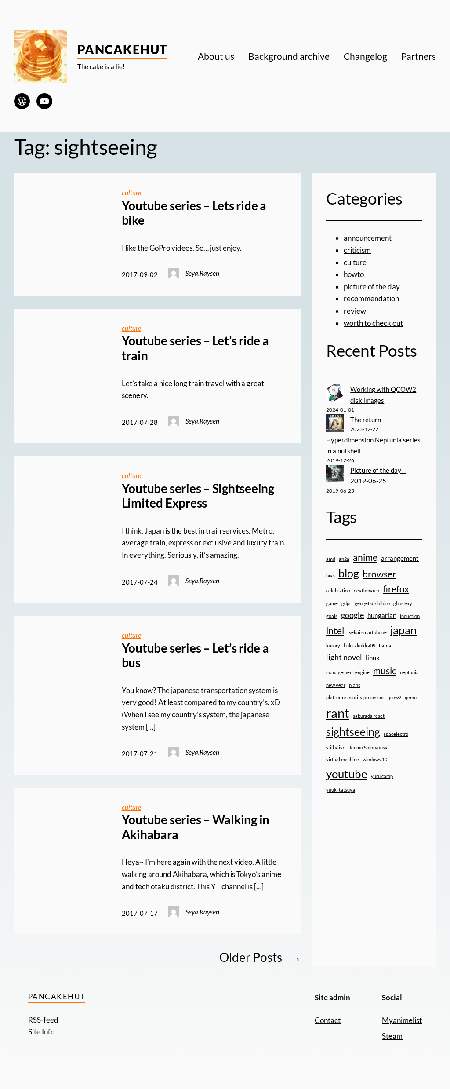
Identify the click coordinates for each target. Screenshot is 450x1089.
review (355, 310)
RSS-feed (43, 1019)
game (332, 603)
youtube (346, 773)
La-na (385, 645)
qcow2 (394, 697)
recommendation (371, 298)
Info (48, 1031)
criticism (357, 250)
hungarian (381, 615)
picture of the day (372, 286)
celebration (338, 590)
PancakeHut (122, 49)
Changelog (365, 56)
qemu (411, 697)
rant (337, 712)
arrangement (400, 558)
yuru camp (382, 776)
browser (379, 574)
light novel (344, 657)
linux (373, 657)
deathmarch (366, 590)
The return (365, 420)
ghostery (402, 603)
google (352, 615)
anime (365, 557)
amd (330, 559)
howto (354, 274)
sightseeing (353, 731)
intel (335, 630)
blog (348, 573)
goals (332, 616)
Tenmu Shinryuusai (369, 747)
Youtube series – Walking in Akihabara (196, 827)
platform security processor (355, 697)
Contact (328, 1020)
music (384, 670)
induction (410, 616)
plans (354, 685)
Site (35, 1031)
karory (333, 645)
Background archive (289, 56)
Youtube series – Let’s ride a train (195, 348)
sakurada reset (369, 716)
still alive (335, 747)
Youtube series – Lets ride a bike (194, 213)
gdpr (346, 603)
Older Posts (260, 957)
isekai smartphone (367, 632)
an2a (344, 559)
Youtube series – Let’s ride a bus (195, 655)
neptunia (409, 672)
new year (335, 685)
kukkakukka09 (359, 645)
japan (403, 630)
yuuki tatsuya (340, 790)
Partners (418, 56)
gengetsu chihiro (372, 603)
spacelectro (396, 734)
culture (131, 193)
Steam (392, 1036)
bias (330, 575)
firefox (396, 589)
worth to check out (373, 323)
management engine (348, 672)
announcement (368, 237)
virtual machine (342, 759)
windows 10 (375, 759)
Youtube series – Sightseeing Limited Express (198, 496)
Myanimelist (402, 1020)
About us (216, 56)
